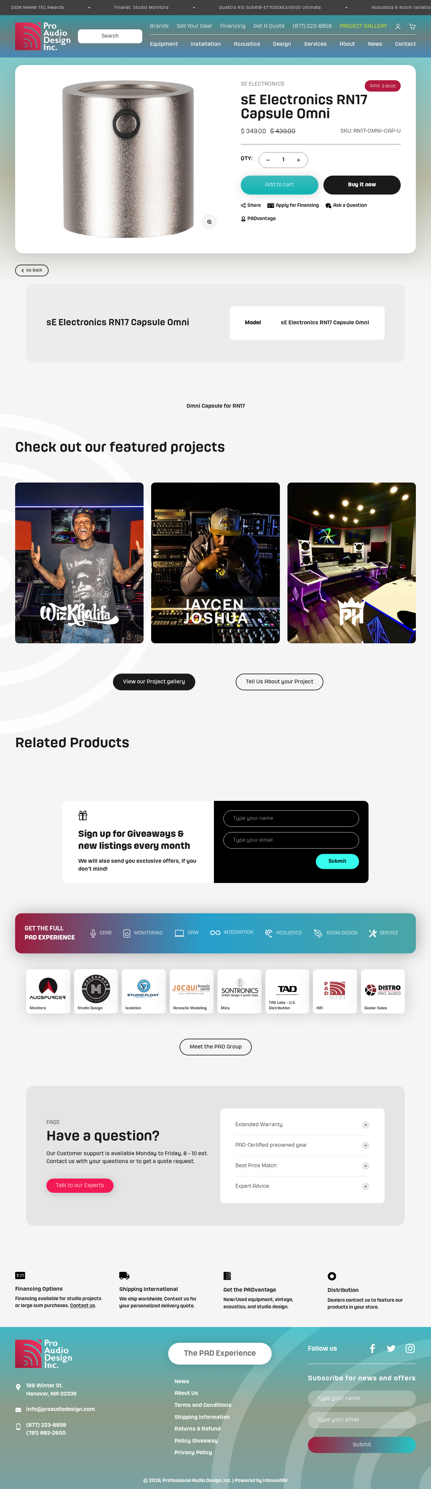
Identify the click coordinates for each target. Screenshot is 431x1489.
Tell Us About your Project (279, 681)
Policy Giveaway (196, 1441)
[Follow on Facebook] (372, 1348)
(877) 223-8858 (46, 1425)
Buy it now (362, 184)
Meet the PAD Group (216, 1046)
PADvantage (261, 219)
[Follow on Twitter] (391, 1348)
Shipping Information (202, 1417)
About (347, 44)
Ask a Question (350, 205)
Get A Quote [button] (269, 26)
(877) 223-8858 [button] (312, 26)
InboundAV (275, 1481)
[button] (79, 563)
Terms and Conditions (203, 1405)
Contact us (82, 1306)
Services (315, 44)
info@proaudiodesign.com (60, 1409)
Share (254, 205)
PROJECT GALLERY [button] (363, 26)
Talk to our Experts (80, 1185)
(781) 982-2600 (46, 1433)
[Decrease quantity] (268, 160)
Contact (405, 44)
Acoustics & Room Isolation (350, 7)
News (375, 44)
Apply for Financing (297, 205)
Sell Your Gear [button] (194, 26)
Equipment (164, 44)
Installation (206, 44)
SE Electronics (262, 84)
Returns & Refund (197, 1429)
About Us (186, 1393)
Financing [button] (232, 26)
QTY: (246, 158)
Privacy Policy (193, 1452)
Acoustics (247, 44)
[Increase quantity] (298, 160)
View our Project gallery (154, 681)
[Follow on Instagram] (410, 1348)
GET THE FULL (50, 933)
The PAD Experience (220, 1353)
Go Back (34, 270)
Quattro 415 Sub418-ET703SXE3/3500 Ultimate (218, 7)
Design (282, 44)
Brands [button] (159, 26)
